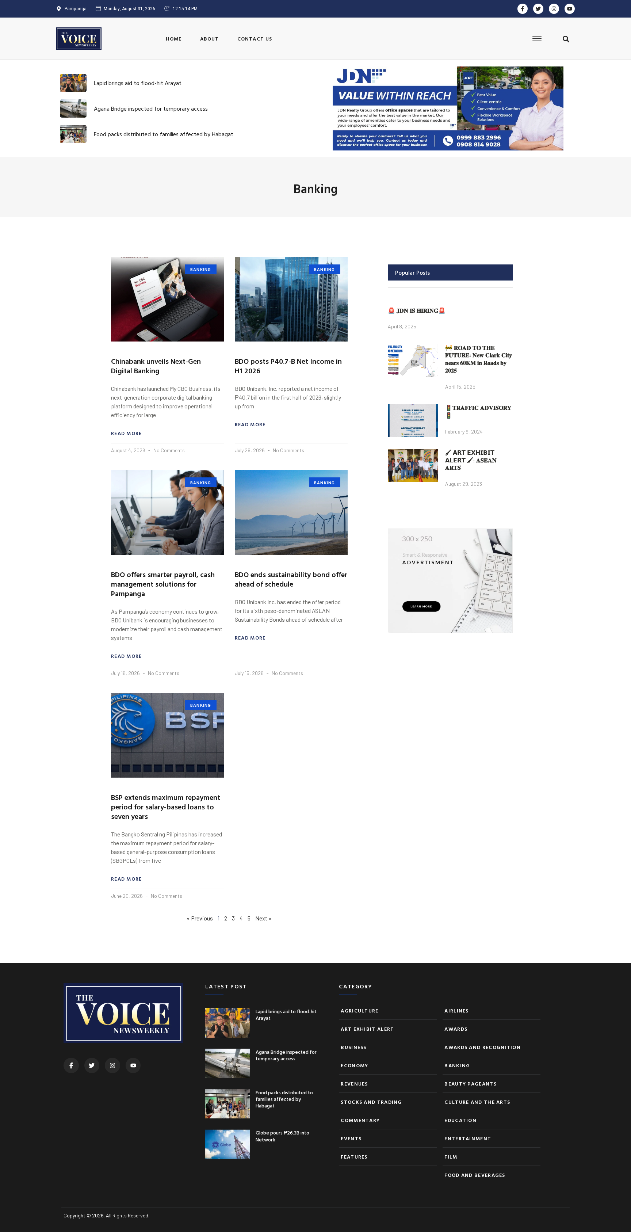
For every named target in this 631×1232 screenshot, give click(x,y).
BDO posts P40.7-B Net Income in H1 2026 (288, 365)
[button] (566, 39)
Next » (263, 918)
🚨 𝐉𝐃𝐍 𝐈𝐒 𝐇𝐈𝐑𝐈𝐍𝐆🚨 (416, 310)
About (209, 38)
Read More (126, 433)
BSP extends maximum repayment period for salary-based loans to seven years (165, 806)
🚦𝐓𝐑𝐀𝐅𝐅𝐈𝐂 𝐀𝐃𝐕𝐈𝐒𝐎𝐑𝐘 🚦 (478, 411)
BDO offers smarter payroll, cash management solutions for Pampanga (163, 584)
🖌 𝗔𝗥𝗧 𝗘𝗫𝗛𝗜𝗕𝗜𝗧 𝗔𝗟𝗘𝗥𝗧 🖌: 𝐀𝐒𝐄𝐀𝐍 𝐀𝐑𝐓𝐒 (471, 460)
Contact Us (254, 38)
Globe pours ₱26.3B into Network (282, 1136)
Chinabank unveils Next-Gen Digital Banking (156, 365)
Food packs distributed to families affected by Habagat (163, 134)
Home (174, 38)
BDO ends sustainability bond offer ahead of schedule (291, 579)
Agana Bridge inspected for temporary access (151, 108)
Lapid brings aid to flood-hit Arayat (137, 83)
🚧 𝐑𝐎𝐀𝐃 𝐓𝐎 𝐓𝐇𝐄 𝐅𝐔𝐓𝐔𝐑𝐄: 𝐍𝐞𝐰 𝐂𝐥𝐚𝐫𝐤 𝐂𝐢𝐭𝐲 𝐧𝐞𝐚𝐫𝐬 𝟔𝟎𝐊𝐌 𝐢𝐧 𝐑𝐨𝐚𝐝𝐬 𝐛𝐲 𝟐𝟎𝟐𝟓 (478, 359)
